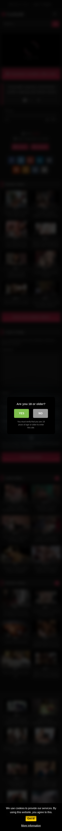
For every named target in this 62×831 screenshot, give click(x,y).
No (40, 413)
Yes (21, 413)
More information (31, 825)
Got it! (31, 818)
